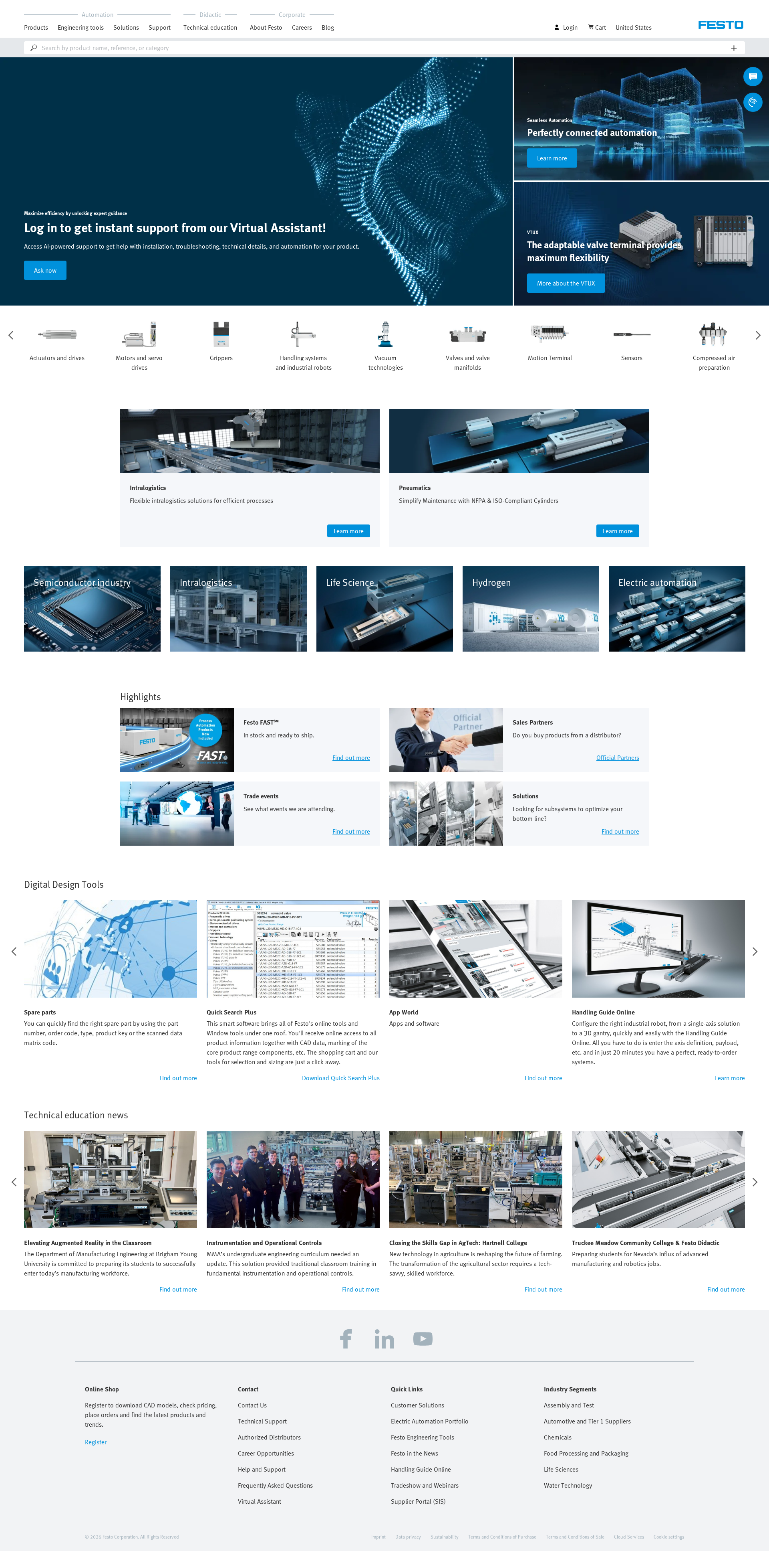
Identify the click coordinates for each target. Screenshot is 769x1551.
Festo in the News (414, 1453)
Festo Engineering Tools (422, 1437)
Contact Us (252, 1405)
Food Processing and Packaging (586, 1453)
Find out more (178, 1078)
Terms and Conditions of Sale (575, 1536)
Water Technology (568, 1485)
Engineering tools (81, 27)
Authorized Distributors (269, 1437)
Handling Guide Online (421, 1469)
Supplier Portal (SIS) (418, 1501)
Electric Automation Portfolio (430, 1421)
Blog (328, 27)
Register (96, 1442)
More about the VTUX (566, 283)
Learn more (552, 158)
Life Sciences (561, 1469)
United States (634, 27)
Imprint (378, 1536)
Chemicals (558, 1437)
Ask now (45, 270)
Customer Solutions (417, 1405)
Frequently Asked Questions (275, 1485)
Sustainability (445, 1536)
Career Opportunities (266, 1453)
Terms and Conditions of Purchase (502, 1536)
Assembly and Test (569, 1405)
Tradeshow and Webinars (425, 1485)
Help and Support (262, 1469)
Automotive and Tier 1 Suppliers (587, 1421)
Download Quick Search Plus (341, 1078)
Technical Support (262, 1421)
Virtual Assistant (259, 1501)
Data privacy (408, 1536)
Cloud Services (629, 1536)
